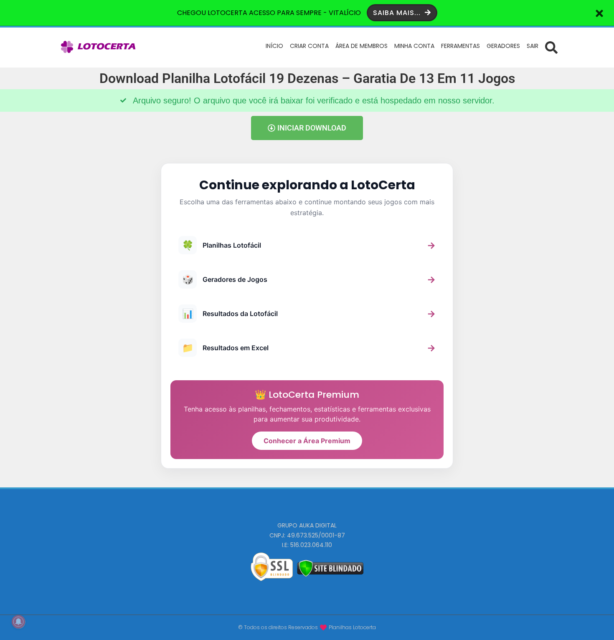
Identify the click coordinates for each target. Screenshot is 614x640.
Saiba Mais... (398, 13)
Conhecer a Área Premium (307, 441)
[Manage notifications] (18, 621)
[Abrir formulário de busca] (551, 47)
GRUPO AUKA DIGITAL (307, 525)
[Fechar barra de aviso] (599, 12)
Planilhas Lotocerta (352, 627)
